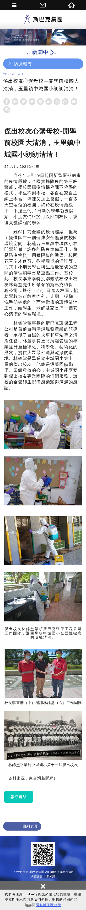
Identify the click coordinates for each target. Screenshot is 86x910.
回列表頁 (30, 826)
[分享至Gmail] (6, 109)
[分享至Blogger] (74, 101)
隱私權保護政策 (48, 905)
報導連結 (19, 797)
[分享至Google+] (15, 101)
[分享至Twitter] (23, 101)
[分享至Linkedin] (48, 101)
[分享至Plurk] (32, 101)
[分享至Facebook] (6, 101)
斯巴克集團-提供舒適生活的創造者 (43, 19)
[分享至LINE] (40, 101)
